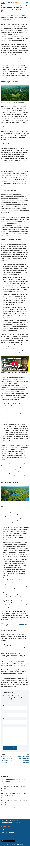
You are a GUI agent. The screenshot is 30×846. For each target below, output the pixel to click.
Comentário (6, 725)
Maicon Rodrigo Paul (9, 10)
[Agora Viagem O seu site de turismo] (13, 2)
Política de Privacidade (7, 832)
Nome (5, 705)
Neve (8, 844)
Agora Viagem (22, 624)
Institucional (5, 820)
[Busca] (27, 2)
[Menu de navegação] (3, 2)
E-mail (5, 712)
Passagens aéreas (15, 820)
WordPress (20, 844)
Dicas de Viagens (5, 12)
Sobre (2, 829)
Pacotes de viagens (7, 822)
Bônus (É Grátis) (19, 822)
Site (4, 719)
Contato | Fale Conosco (7, 835)
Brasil (14, 613)
